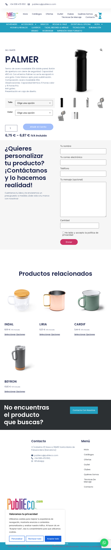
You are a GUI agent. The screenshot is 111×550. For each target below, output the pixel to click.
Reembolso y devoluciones (65, 546)
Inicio (25, 14)
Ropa (97, 24)
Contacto (90, 17)
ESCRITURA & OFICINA (81, 24)
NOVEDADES (11, 24)
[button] (101, 50)
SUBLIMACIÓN (95, 27)
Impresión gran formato (69, 30)
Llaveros (36, 27)
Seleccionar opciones (14, 334)
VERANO (34, 30)
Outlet (60, 14)
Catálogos (37, 14)
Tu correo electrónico (71, 157)
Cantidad (65, 220)
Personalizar (17, 539)
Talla (10, 102)
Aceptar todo (53, 539)
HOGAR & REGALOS (19, 27)
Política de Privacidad (39, 546)
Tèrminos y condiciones (91, 546)
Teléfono (64, 168)
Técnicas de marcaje (71, 17)
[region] (35, 527)
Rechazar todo (34, 539)
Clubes (70, 14)
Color (10, 112)
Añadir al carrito (38, 127)
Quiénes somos (85, 14)
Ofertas (49, 14)
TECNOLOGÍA (79, 27)
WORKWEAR (47, 30)
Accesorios (27, 24)
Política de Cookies (17, 546)
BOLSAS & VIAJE (60, 24)
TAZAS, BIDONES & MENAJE (56, 27)
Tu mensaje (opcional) (71, 179)
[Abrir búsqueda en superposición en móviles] (96, 15)
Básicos (45, 24)
